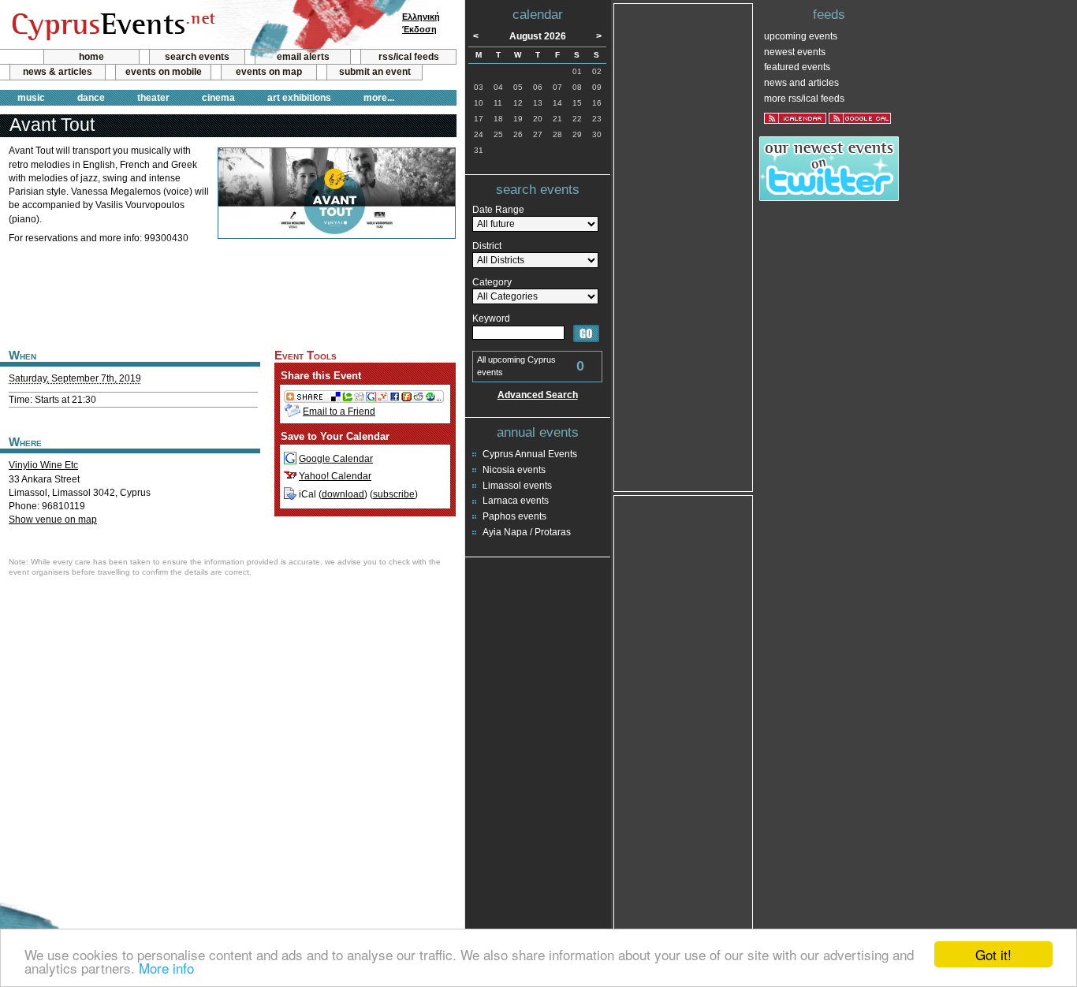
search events (197, 56)
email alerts (303, 56)
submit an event (375, 71)
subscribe (394, 494)
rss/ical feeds (408, 56)
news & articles (57, 71)
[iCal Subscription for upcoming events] (795, 118)
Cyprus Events (111, 25)
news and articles (801, 82)
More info (166, 968)
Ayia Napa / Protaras (527, 532)
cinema (218, 97)
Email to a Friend (339, 411)
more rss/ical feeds (804, 98)
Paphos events (514, 516)
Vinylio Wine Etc (43, 465)
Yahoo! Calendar (335, 476)
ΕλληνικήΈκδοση (421, 23)
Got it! (993, 954)
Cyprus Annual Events (530, 454)
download (343, 494)
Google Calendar (336, 458)
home (91, 56)
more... (378, 97)
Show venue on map (53, 519)
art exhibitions (299, 97)
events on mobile (163, 71)
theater (153, 97)
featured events (797, 67)
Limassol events (517, 485)
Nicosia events (514, 469)
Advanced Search (538, 394)
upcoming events (800, 36)
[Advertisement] (227, 294)
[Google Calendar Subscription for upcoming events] (860, 118)
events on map (269, 71)
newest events (794, 52)
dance (91, 97)
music (31, 97)
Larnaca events (516, 500)
